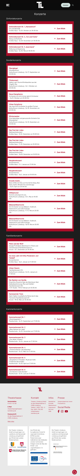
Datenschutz (52, 405)
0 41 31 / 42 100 (12, 403)
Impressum (52, 407)
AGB (50, 411)
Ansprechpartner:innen (65, 401)
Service (51, 409)
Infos (51, 397)
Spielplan (65, 5)
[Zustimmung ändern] (74, 472)
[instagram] (62, 411)
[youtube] (66, 411)
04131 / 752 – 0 (41, 407)
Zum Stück (61, 28)
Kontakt (51, 403)
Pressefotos (61, 403)
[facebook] (59, 411)
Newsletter (52, 401)
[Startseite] (40, 5)
